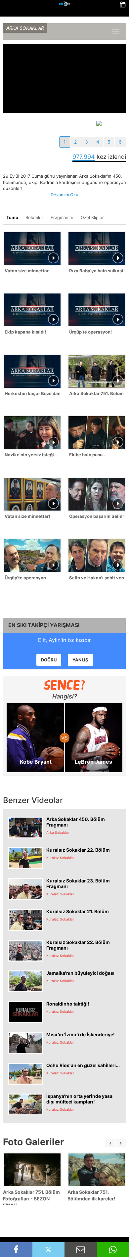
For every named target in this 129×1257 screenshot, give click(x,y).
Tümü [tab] (12, 217)
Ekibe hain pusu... (88, 454)
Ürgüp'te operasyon (25, 577)
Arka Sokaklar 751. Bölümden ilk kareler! (91, 1195)
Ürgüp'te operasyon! (90, 332)
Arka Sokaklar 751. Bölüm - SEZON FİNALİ (96, 393)
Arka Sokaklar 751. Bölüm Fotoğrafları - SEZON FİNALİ (31, 1198)
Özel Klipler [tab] (92, 217)
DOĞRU (49, 659)
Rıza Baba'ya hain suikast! (96, 270)
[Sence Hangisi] (64, 685)
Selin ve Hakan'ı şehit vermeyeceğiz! (96, 577)
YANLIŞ (80, 659)
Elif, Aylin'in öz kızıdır (64, 640)
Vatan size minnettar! (27, 516)
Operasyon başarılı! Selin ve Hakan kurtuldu (96, 516)
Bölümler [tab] (34, 217)
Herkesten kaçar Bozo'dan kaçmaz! (32, 393)
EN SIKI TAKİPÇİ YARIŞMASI (43, 625)
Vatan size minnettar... (28, 270)
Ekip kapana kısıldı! (25, 332)
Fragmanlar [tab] (62, 217)
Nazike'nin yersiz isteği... (31, 454)
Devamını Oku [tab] (64, 194)
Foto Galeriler (33, 1141)
